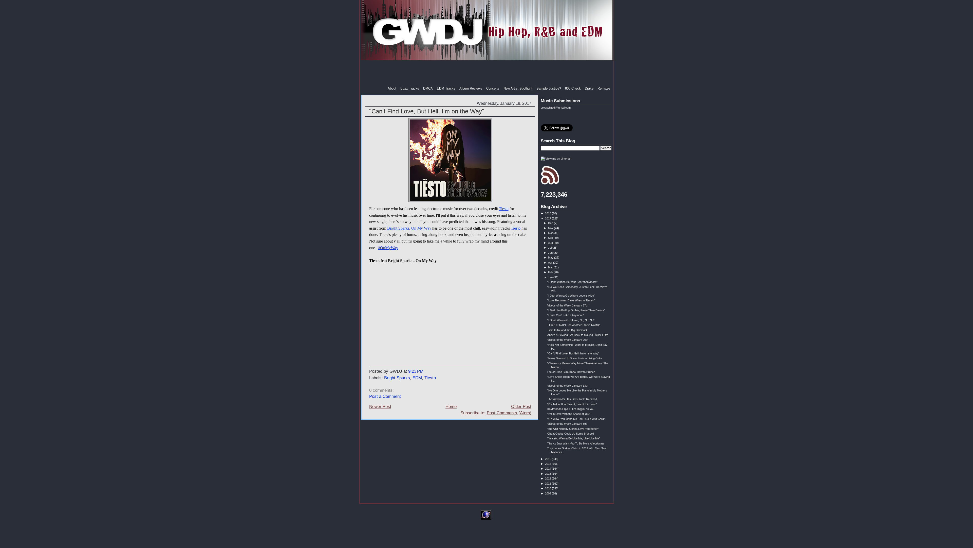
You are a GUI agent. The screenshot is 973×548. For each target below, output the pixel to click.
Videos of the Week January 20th (567, 339)
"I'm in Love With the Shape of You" (568, 413)
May (551, 257)
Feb (551, 272)
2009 (548, 493)
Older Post (521, 406)
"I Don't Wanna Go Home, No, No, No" (570, 320)
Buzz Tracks (409, 88)
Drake (589, 88)
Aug (551, 242)
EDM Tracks (446, 88)
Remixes (603, 88)
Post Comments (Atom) (509, 412)
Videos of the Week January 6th (567, 423)
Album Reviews (470, 88)
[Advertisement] (487, 73)
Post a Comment (385, 396)
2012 (548, 478)
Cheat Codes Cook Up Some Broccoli (570, 433)
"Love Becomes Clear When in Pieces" (571, 300)
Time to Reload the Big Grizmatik (567, 330)
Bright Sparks (398, 228)
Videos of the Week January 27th (567, 305)
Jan (550, 277)
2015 (548, 463)
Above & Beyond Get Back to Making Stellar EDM (577, 334)
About (392, 88)
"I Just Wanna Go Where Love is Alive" (571, 295)
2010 (548, 488)
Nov (551, 228)
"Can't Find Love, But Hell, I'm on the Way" (426, 111)
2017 (548, 218)
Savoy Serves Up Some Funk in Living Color (574, 358)
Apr (550, 262)
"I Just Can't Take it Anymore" (565, 315)
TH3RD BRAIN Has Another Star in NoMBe (573, 325)
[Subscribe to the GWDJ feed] (550, 183)
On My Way (421, 228)
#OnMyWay (388, 248)
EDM (417, 377)
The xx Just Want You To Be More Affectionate (575, 443)
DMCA (428, 88)
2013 (548, 473)
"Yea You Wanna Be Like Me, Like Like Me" (573, 438)
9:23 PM (415, 371)
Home (451, 406)
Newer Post (380, 406)
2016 (548, 458)
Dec (551, 223)
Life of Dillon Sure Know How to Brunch (571, 371)
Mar (551, 267)
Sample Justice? (548, 88)
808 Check (573, 88)
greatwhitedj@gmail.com (556, 107)
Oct (550, 232)
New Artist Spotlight (517, 88)
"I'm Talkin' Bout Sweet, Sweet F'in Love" (572, 404)
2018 (548, 213)
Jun (550, 252)
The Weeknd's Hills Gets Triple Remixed (572, 399)
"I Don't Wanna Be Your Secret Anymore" (572, 281)
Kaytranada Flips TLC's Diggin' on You (570, 408)
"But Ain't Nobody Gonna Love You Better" (573, 428)
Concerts (492, 88)
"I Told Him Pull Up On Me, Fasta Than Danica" (576, 310)
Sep (551, 237)
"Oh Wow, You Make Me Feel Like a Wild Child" (576, 418)
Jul (550, 247)
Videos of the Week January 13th (567, 385)
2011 (548, 483)
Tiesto (504, 209)
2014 (548, 468)
